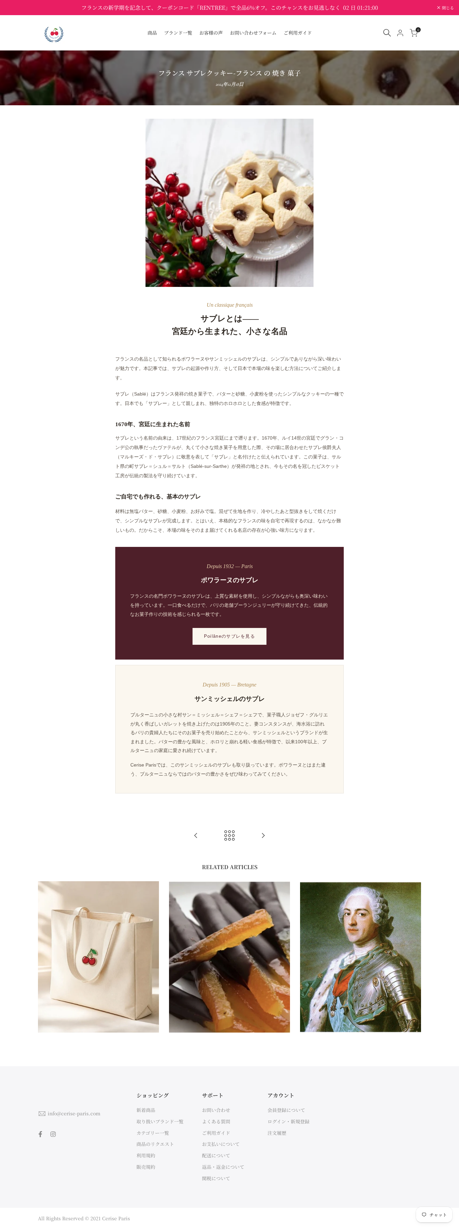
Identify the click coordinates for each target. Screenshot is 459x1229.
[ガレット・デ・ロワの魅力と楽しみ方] (263, 835)
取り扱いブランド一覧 (159, 1121)
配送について (216, 1155)
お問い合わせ (216, 1110)
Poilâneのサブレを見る (229, 636)
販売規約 (145, 1166)
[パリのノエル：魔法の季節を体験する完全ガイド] (196, 835)
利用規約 (145, 1155)
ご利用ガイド (216, 1132)
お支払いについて (221, 1144)
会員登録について (286, 1110)
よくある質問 (216, 1121)
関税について (216, 1178)
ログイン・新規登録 (288, 1121)
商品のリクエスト (155, 1144)
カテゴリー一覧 (152, 1132)
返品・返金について (223, 1166)
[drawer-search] (387, 33)
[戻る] (229, 835)
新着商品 (145, 1110)
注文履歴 (276, 1132)
